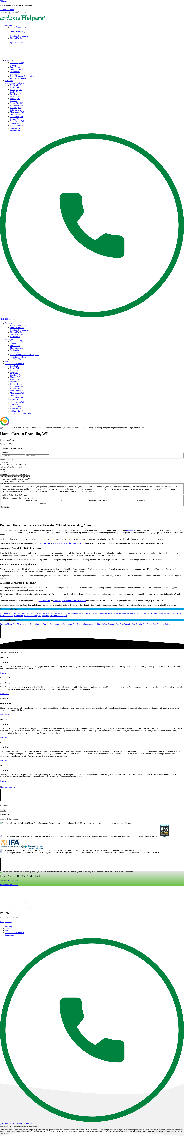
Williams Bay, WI (17, 130)
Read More (4, 673)
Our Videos (14, 74)
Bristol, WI (14, 87)
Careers (13, 65)
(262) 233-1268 (12, 880)
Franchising (9, 935)
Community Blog (17, 63)
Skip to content (6, 1)
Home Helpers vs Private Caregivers (24, 76)
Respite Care (141, 624)
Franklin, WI (15, 101)
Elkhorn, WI (15, 96)
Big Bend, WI (15, 85)
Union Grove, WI (17, 126)
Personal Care (113, 624)
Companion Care (70, 624)
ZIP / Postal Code (139, 500)
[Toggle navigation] (14, 319)
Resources (9, 81)
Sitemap (2, 922)
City (63, 500)
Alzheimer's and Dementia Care (29, 624)
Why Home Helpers (18, 78)
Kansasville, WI (16, 105)
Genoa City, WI (16, 103)
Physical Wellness (17, 38)
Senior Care (151, 624)
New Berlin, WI (16, 117)
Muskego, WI (15, 114)
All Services (15, 337)
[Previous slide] (1, 855)
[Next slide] (1, 786)
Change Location (7, 10)
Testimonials (15, 72)
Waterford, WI (15, 128)
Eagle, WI (14, 92)
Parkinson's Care (101, 624)
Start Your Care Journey (9, 884)
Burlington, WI (16, 90)
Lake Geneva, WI (17, 110)
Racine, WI (14, 119)
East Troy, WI (15, 94)
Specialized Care (16, 42)
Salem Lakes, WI (17, 121)
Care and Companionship (52, 624)
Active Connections (18, 27)
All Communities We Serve (21, 413)
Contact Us (5, 507)
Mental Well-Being (17, 31)
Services (8, 25)
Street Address (31, 500)
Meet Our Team (16, 69)
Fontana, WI (15, 99)
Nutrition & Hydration (19, 36)
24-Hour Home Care (8, 624)
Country (43, 503)
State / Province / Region (98, 500)
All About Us (15, 359)
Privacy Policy (8, 922)
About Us (9, 60)
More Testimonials (7, 788)
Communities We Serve (14, 83)
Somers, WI (14, 123)
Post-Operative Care (128, 624)
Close (3, 810)
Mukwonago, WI (17, 112)
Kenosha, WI (15, 108)
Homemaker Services (85, 624)
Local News (15, 67)
